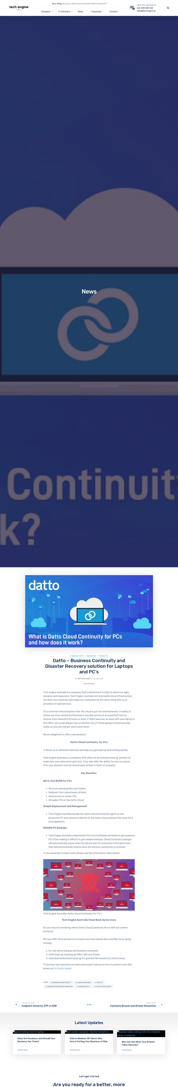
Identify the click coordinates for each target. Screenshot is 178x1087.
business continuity (62, 982)
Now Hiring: (57, 3)
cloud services (84, 982)
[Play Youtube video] (89, 885)
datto (100, 982)
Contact (113, 11)
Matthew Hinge (84, 679)
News (80, 11)
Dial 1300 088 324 (145, 8)
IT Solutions (64, 11)
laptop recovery (103, 986)
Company (45, 11)
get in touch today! (61, 968)
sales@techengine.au (146, 11)
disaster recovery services (59, 986)
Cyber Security (77, 656)
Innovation (91, 656)
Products (103, 656)
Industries (96, 11)
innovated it (84, 986)
